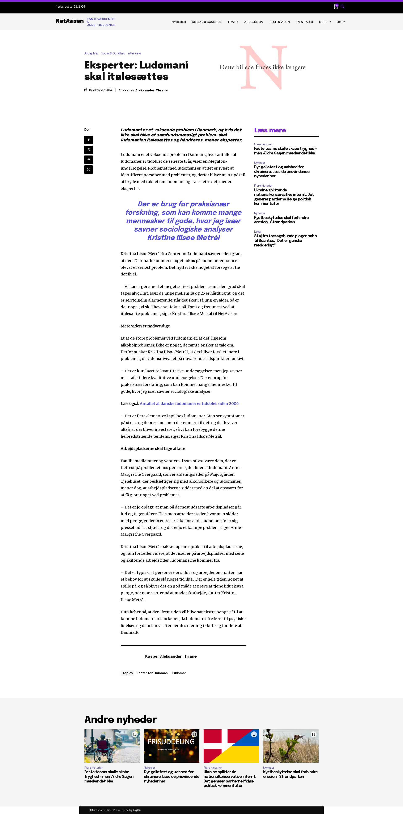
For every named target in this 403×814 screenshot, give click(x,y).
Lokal (257, 231)
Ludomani (179, 673)
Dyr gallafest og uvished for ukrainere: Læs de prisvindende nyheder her (281, 171)
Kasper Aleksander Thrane (145, 90)
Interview (134, 53)
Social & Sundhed (113, 53)
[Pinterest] (88, 159)
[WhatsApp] (88, 169)
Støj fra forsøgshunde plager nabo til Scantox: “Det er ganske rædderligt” (285, 240)
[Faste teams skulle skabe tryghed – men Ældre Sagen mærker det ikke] (112, 746)
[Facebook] (88, 140)
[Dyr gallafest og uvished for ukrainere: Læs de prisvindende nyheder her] (171, 746)
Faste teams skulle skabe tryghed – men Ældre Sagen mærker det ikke (108, 776)
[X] (88, 150)
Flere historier (263, 144)
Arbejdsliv (91, 53)
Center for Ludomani (153, 673)
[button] (343, 7)
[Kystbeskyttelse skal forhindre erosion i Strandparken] (291, 746)
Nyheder (259, 163)
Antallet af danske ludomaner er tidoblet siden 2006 (189, 403)
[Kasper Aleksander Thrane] (131, 657)
